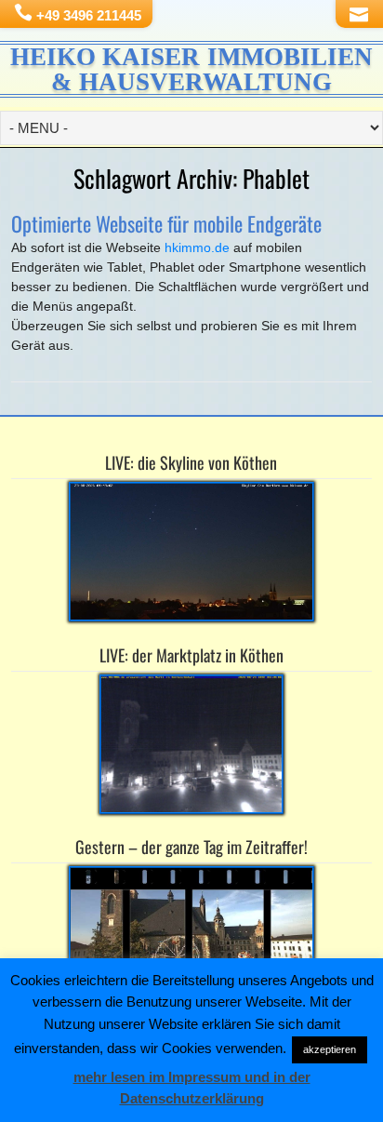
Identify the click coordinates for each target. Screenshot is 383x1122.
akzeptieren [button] (329, 1049)
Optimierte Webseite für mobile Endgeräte (166, 223)
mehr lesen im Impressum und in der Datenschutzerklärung (191, 1087)
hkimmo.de (199, 247)
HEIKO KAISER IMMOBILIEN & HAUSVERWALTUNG (191, 69)
